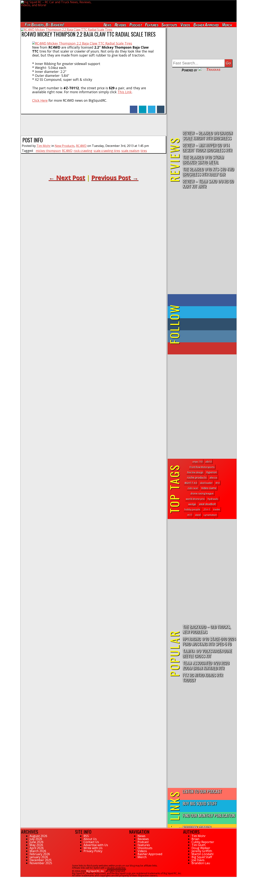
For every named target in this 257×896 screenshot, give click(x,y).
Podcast (135, 24)
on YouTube (205, 348)
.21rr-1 (206, 509)
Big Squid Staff (202, 857)
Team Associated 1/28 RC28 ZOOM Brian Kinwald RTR (206, 665)
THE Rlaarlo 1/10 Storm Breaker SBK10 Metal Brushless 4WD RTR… (203, 160)
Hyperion (211, 472)
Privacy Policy (93, 851)
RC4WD (81, 146)
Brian (195, 839)
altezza (213, 477)
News (107, 24)
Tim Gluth (198, 845)
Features (151, 24)
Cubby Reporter (203, 842)
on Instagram (201, 336)
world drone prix (195, 499)
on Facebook (203, 300)
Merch (227, 24)
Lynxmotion (210, 515)
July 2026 (36, 839)
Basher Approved (206, 24)
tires (144, 151)
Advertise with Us (96, 845)
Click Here (40, 100)
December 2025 (41, 860)
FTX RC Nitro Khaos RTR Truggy (203, 677)
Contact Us (91, 842)
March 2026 (38, 851)
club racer (193, 488)
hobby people (192, 509)
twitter (151, 107)
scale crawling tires (107, 151)
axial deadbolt (207, 504)
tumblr (160, 107)
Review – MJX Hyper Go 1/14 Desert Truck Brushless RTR (207, 147)
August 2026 (38, 836)
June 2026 (36, 842)
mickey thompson (48, 151)
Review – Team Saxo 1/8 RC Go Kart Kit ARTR (208, 183)
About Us (90, 839)
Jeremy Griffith (202, 851)
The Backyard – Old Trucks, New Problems (207, 629)
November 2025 (41, 863)
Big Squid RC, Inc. (95, 871)
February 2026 (40, 854)
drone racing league (202, 493)
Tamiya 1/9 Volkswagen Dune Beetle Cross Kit (207, 653)
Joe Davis (198, 860)
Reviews (120, 24)
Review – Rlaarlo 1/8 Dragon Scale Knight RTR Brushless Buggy (208, 136)
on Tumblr (207, 324)
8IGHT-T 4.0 (191, 483)
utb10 (208, 461)
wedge (192, 504)
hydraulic (213, 499)
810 (218, 483)
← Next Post (67, 177)
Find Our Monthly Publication (209, 815)
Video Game (209, 488)
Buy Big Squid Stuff (200, 803)
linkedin (142, 107)
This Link (125, 92)
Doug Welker (201, 848)
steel (198, 515)
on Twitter (207, 312)
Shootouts (169, 24)
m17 (189, 515)
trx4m (216, 509)
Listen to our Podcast (202, 791)
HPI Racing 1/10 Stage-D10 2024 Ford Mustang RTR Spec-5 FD (209, 641)
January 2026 (39, 857)
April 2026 (37, 848)
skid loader (206, 483)
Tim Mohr (43, 146)
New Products (65, 146)
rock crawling (83, 151)
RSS (86, 836)
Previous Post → (114, 177)
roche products (197, 477)
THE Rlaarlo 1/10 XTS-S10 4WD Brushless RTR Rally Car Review (208, 172)
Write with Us (93, 848)
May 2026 (36, 845)
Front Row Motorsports (202, 467)
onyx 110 (197, 461)
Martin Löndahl (202, 854)
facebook (133, 107)
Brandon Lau (201, 863)
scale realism (130, 151)
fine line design (195, 472)
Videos (185, 24)
